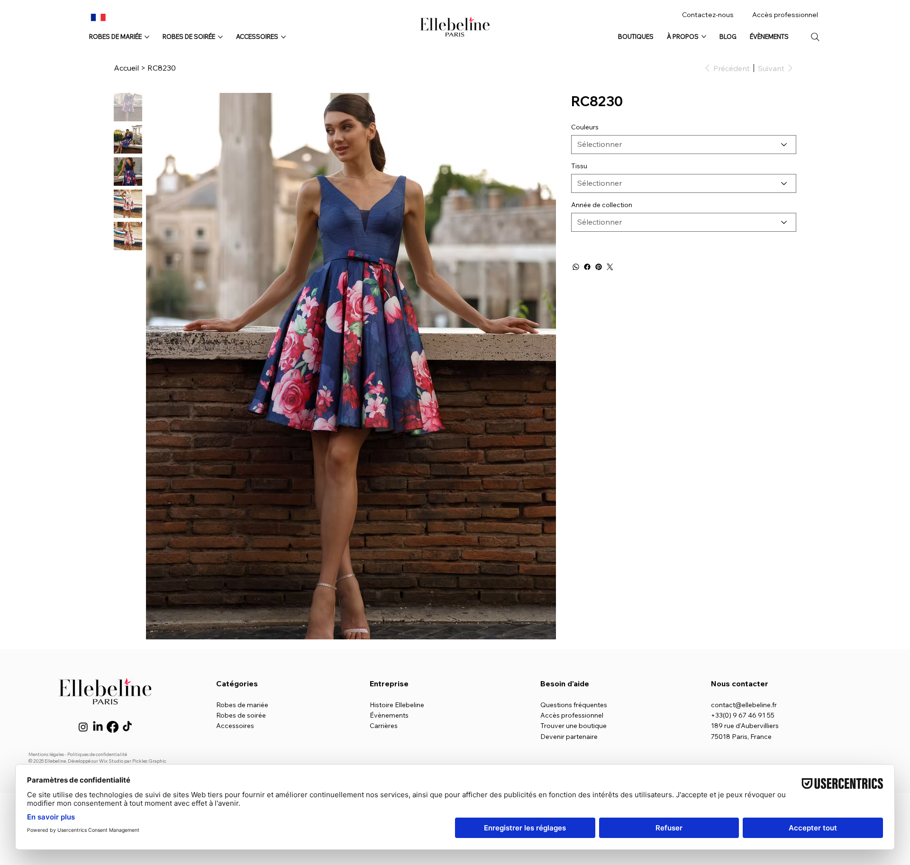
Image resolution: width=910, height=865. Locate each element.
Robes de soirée (241, 715)
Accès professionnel (785, 14)
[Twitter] (610, 267)
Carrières (384, 725)
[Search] (815, 37)
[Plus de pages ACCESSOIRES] (283, 37)
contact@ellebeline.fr (744, 705)
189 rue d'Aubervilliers (745, 725)
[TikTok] (127, 727)
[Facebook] (587, 267)
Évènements (389, 715)
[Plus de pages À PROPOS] (703, 36)
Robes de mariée (242, 705)
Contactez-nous (708, 14)
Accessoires (235, 725)
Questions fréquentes (573, 705)
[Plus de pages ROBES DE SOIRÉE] (220, 37)
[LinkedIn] (98, 727)
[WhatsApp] (576, 267)
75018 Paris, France (741, 736)
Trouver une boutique (573, 725)
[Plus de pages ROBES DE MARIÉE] (147, 37)
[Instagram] (83, 727)
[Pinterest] (598, 267)
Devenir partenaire (569, 736)
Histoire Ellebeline (397, 705)
